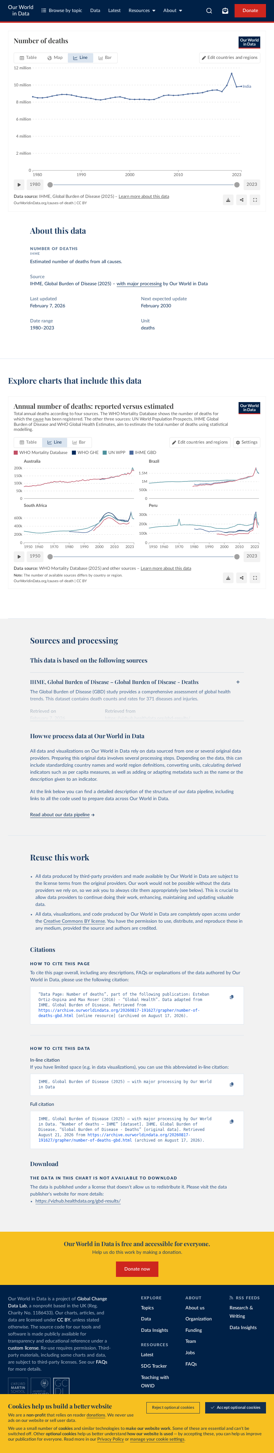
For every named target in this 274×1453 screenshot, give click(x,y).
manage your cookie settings (157, 1439)
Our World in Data (20, 10)
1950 (35, 556)
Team (190, 1341)
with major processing (139, 284)
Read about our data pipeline (60, 815)
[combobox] (209, 10)
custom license (23, 1348)
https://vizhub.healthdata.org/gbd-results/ (78, 1201)
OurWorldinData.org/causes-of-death (44, 203)
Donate (250, 10)
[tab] (28, 58)
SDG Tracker (154, 1366)
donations (96, 1415)
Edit (233, 58)
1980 (35, 184)
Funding (193, 1330)
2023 (252, 184)
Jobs (190, 1353)
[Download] (228, 200)
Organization (198, 1319)
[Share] (241, 200)
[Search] (209, 10)
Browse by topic (65, 10)
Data (95, 10)
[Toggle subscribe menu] (225, 10)
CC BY (82, 203)
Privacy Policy (110, 1439)
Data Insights (154, 1330)
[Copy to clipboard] (225, 997)
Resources (139, 10)
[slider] (50, 185)
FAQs (101, 1362)
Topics (147, 1308)
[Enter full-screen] (255, 200)
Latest (114, 10)
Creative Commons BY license (74, 921)
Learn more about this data (144, 197)
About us (194, 1308)
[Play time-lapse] (19, 184)
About (169, 10)
